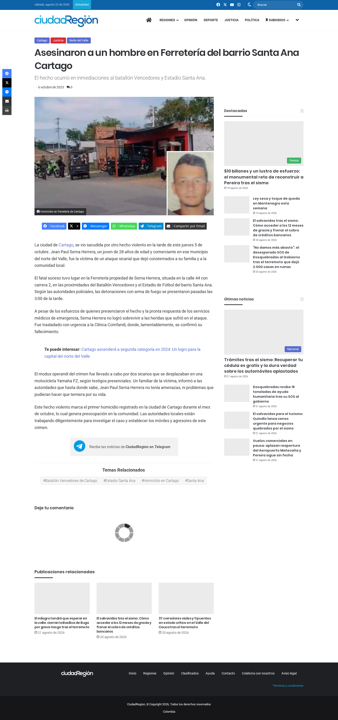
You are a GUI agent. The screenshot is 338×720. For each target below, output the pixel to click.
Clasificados (190, 673)
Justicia (231, 20)
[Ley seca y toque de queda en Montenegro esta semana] (236, 204)
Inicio (132, 673)
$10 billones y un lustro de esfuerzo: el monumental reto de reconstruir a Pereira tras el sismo (264, 176)
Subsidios (276, 20)
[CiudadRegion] (66, 21)
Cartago (42, 40)
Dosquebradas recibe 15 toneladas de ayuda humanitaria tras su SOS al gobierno (276, 394)
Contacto (228, 673)
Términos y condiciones (288, 685)
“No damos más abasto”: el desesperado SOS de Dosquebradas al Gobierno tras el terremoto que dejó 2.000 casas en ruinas (276, 257)
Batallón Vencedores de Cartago (71, 480)
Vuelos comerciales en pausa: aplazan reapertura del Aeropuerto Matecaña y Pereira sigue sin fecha (277, 448)
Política (252, 20)
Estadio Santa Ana (120, 480)
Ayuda (210, 673)
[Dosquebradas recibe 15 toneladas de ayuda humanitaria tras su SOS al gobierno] (236, 393)
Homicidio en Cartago (161, 480)
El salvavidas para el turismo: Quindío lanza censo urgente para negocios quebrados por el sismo (278, 421)
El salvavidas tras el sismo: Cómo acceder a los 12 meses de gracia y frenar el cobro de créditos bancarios (124, 625)
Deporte (211, 20)
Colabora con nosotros (258, 673)
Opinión (190, 20)
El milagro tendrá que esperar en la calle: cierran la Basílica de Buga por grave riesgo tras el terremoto (61, 622)
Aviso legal (289, 673)
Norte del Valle (78, 40)
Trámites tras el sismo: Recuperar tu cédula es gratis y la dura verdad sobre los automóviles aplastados (263, 365)
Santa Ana (195, 480)
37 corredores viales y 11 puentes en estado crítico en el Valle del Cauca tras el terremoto (185, 622)
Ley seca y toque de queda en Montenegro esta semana (276, 203)
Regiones (167, 20)
